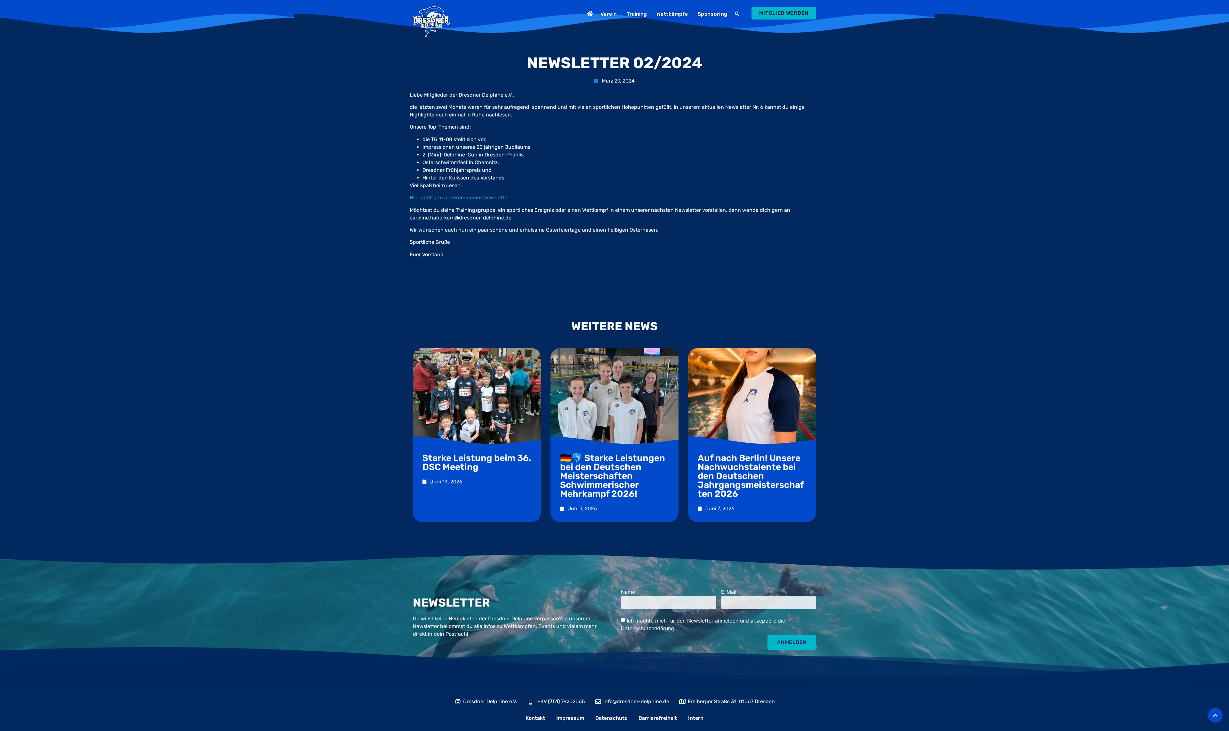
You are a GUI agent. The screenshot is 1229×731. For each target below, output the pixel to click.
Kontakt (535, 718)
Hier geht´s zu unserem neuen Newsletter (459, 198)
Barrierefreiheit (658, 718)
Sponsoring (712, 14)
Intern (695, 718)
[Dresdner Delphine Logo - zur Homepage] (431, 21)
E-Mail (728, 592)
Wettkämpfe (672, 14)
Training (637, 14)
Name (628, 592)
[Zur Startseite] (590, 13)
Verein (608, 14)
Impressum (570, 718)
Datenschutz (611, 718)
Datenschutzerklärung (648, 628)
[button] (737, 14)
